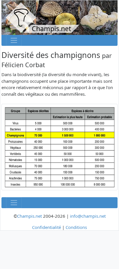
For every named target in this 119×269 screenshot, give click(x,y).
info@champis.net (88, 216)
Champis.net (29, 216)
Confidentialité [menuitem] (46, 227)
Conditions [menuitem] (76, 227)
